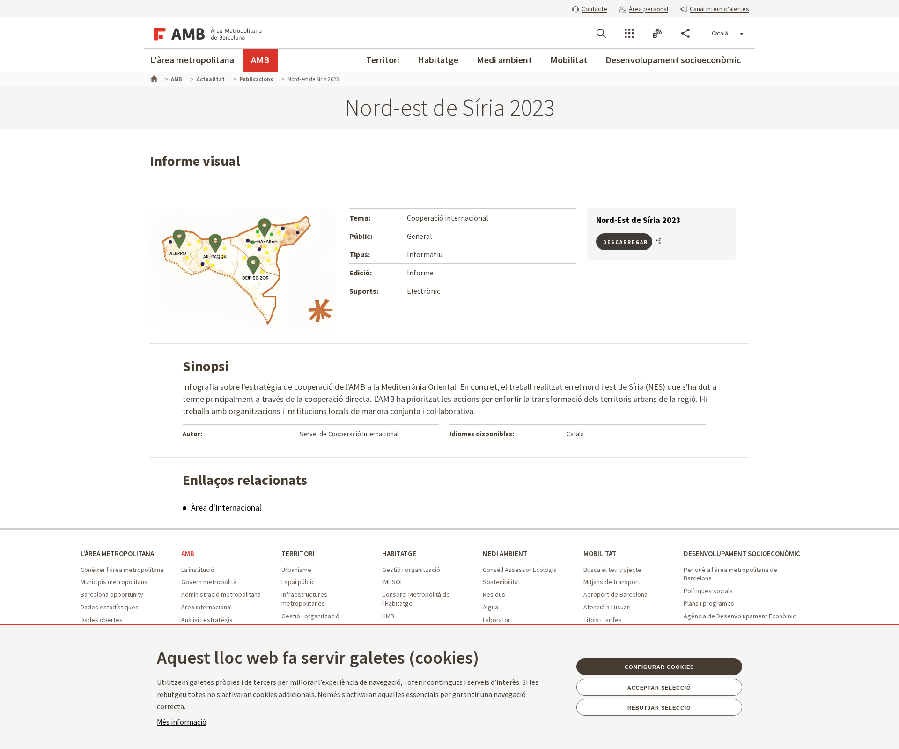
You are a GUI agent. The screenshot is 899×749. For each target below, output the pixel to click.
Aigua (490, 607)
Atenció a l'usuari (607, 607)
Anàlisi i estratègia (207, 620)
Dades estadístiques (110, 607)
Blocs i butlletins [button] (657, 33)
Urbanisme (296, 569)
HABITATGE (399, 553)
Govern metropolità (208, 582)
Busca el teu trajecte (612, 569)
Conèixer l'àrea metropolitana (122, 569)
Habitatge (438, 60)
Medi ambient (504, 60)
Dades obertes (102, 620)
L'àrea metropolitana (192, 60)
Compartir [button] (685, 33)
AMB (260, 60)
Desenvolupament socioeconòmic (673, 60)
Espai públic (298, 582)
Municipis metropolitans (114, 582)
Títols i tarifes (602, 620)
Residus (494, 594)
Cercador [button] (601, 33)
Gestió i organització (310, 616)
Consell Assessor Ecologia (520, 569)
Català (720, 33)
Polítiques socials (708, 590)
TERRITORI (298, 553)
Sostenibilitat (501, 582)
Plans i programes (709, 603)
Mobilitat (568, 60)
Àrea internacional (206, 607)
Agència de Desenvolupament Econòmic (740, 616)
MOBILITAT (599, 553)
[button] (589, 8)
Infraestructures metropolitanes (304, 599)
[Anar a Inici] (153, 77)
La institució (197, 569)
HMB (388, 616)
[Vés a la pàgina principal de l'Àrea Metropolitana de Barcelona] (206, 32)
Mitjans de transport (611, 582)
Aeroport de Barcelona (615, 594)
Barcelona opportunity (112, 594)
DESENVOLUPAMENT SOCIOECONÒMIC (742, 553)
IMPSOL (392, 582)
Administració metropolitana (221, 594)
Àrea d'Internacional (226, 507)
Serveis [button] (629, 33)
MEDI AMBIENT (505, 553)
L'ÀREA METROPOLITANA (117, 553)
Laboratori (497, 620)
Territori (382, 60)
